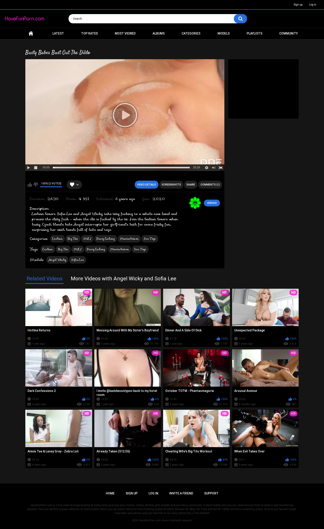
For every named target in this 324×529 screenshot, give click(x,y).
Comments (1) (210, 184)
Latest (58, 33)
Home (30, 33)
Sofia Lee (77, 260)
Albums (159, 33)
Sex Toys (150, 239)
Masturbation (129, 239)
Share (190, 184)
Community (288, 33)
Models (224, 33)
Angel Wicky (57, 260)
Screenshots (171, 184)
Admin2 (212, 202)
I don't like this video (35, 184)
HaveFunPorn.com (150, 520)
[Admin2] (195, 202)
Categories (191, 33)
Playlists (254, 33)
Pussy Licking (106, 239)
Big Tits (73, 239)
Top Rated (89, 33)
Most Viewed (125, 33)
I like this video (30, 184)
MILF (87, 239)
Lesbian (57, 239)
